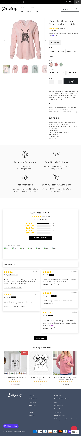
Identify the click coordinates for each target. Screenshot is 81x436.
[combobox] (70, 9)
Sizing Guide (32, 405)
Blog (30, 409)
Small (52, 51)
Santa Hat (71, 73)
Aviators (61, 73)
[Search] (76, 9)
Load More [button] (40, 338)
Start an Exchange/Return (61, 398)
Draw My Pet (32, 402)
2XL (51, 56)
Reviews (31, 412)
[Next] (45, 40)
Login (70, 2)
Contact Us (57, 395)
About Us (31, 395)
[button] (29, 7)
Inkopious (10, 431)
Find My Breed (33, 398)
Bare (52, 73)
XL (75, 51)
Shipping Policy (58, 405)
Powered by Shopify (19, 431)
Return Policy (58, 402)
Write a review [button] (40, 238)
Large (69, 51)
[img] (8, 272)
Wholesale (31, 415)
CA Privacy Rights (59, 415)
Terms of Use (57, 412)
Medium (61, 51)
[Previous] (4, 40)
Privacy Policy (58, 409)
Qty (50, 78)
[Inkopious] (9, 9)
